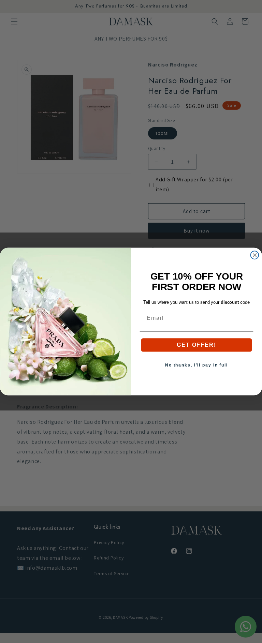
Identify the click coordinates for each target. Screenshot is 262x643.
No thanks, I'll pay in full (196, 365)
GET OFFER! (196, 345)
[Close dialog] (255, 255)
